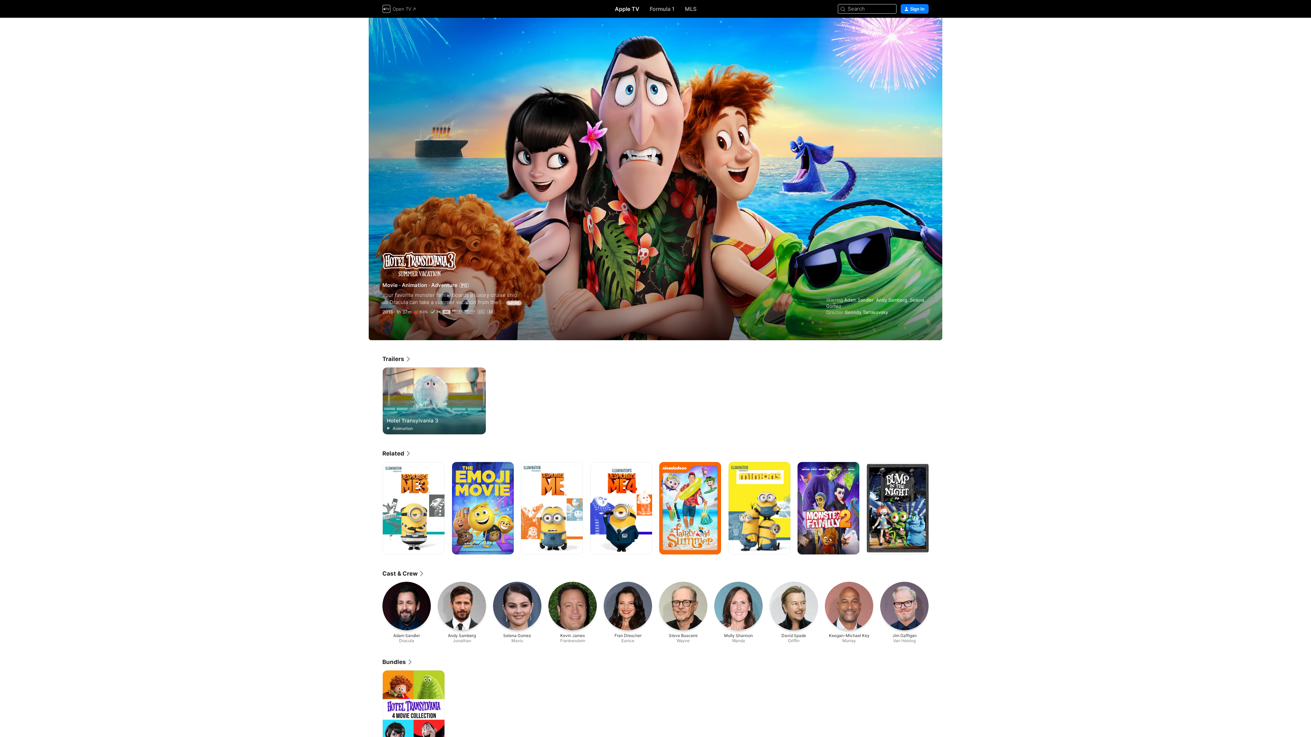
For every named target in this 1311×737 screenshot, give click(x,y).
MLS (690, 8)
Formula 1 (662, 8)
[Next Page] (935, 508)
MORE (514, 303)
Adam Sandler (858, 300)
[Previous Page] (375, 508)
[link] (396, 359)
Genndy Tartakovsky (866, 312)
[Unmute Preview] (924, 31)
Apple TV (627, 8)
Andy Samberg (891, 300)
